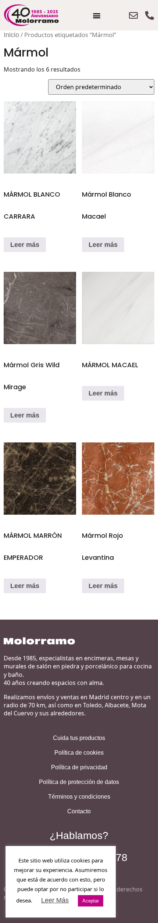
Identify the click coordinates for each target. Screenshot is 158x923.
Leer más (24, 244)
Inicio (11, 35)
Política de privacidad (79, 767)
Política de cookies (79, 752)
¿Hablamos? (79, 835)
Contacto (79, 811)
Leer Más (55, 900)
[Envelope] (133, 15)
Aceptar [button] (90, 901)
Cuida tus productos (79, 738)
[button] (96, 15)
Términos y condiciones (79, 797)
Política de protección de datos (79, 782)
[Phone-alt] (149, 15)
